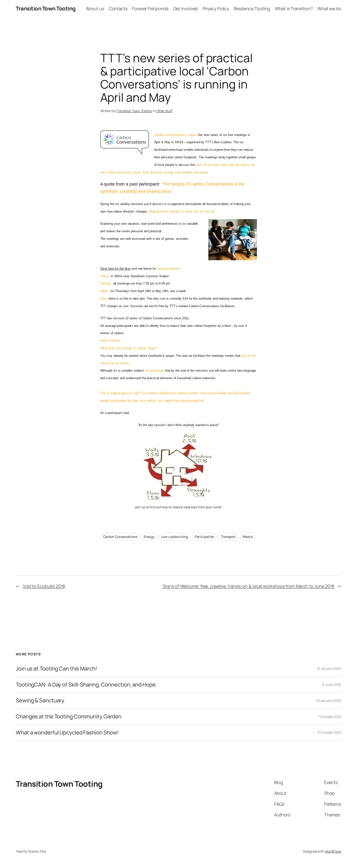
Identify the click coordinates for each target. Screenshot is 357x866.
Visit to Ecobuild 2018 (44, 586)
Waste (248, 536)
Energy (149, 536)
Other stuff (164, 110)
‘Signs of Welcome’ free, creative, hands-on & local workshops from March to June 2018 (248, 586)
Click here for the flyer (115, 268)
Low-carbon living (174, 536)
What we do (329, 8)
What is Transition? (294, 8)
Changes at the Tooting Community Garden (68, 717)
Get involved (185, 8)
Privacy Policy (216, 8)
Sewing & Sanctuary (40, 700)
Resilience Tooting (252, 8)
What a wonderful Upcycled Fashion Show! (67, 733)
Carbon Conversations (120, 536)
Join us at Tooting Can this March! (56, 669)
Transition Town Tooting (46, 8)
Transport (228, 536)
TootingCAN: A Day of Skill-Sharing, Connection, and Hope (85, 685)
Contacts (118, 8)
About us (95, 8)
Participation (204, 536)
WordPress (333, 851)
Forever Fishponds (150, 8)
